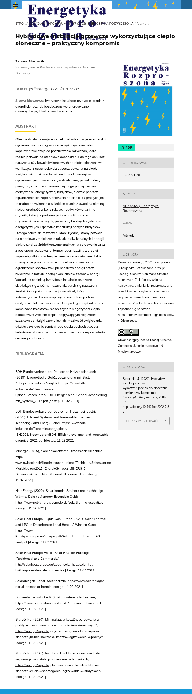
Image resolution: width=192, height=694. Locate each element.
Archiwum (57, 23)
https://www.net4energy (32, 502)
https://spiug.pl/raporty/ (32, 631)
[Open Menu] (15, 4)
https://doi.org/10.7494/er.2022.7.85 (52, 89)
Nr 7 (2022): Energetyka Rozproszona (101, 23)
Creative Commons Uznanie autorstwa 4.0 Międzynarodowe (145, 345)
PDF (128, 147)
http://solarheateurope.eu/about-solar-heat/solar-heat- (55, 564)
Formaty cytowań (142, 421)
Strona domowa (30, 23)
